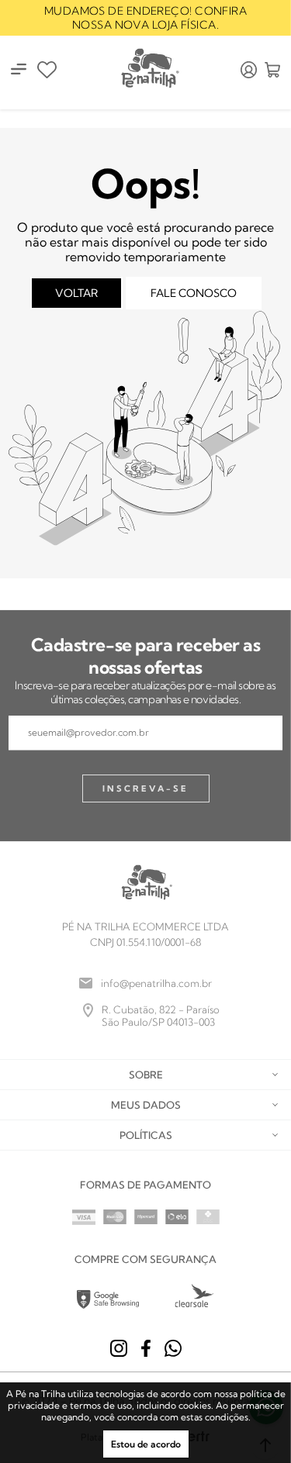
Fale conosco (194, 293)
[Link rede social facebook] (146, 1348)
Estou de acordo (146, 1444)
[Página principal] (149, 69)
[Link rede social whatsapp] (173, 1348)
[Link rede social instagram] (118, 1348)
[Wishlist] (47, 70)
